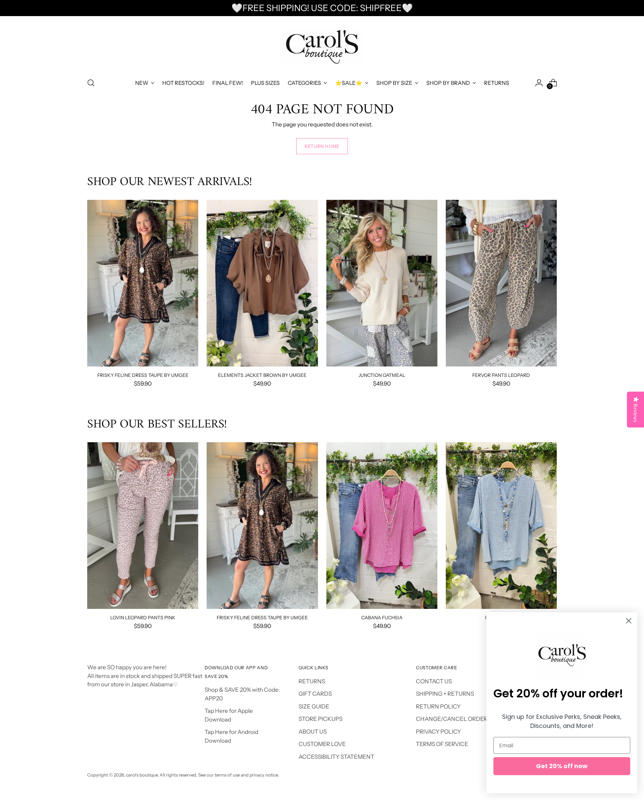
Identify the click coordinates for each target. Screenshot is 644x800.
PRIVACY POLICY (438, 731)
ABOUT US (313, 731)
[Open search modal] (91, 83)
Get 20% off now (562, 766)
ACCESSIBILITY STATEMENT (336, 756)
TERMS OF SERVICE (442, 744)
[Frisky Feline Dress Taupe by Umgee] (142, 283)
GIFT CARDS (315, 693)
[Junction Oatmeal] (381, 283)
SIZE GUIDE (314, 706)
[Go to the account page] (539, 83)
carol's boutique (142, 775)
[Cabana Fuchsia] (381, 525)
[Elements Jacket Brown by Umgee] (262, 283)
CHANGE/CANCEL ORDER (451, 719)
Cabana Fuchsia (381, 617)
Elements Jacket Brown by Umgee (262, 375)
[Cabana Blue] (501, 525)
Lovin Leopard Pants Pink (142, 617)
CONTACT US (434, 681)
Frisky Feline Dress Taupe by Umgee (143, 375)
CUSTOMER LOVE (322, 744)
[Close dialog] (629, 621)
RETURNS (312, 681)
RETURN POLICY (438, 706)
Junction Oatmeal (382, 375)
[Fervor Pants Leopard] (501, 283)
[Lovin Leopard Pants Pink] (142, 525)
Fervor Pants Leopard (501, 375)
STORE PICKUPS (320, 719)
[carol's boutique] (322, 45)
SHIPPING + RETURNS (445, 693)
